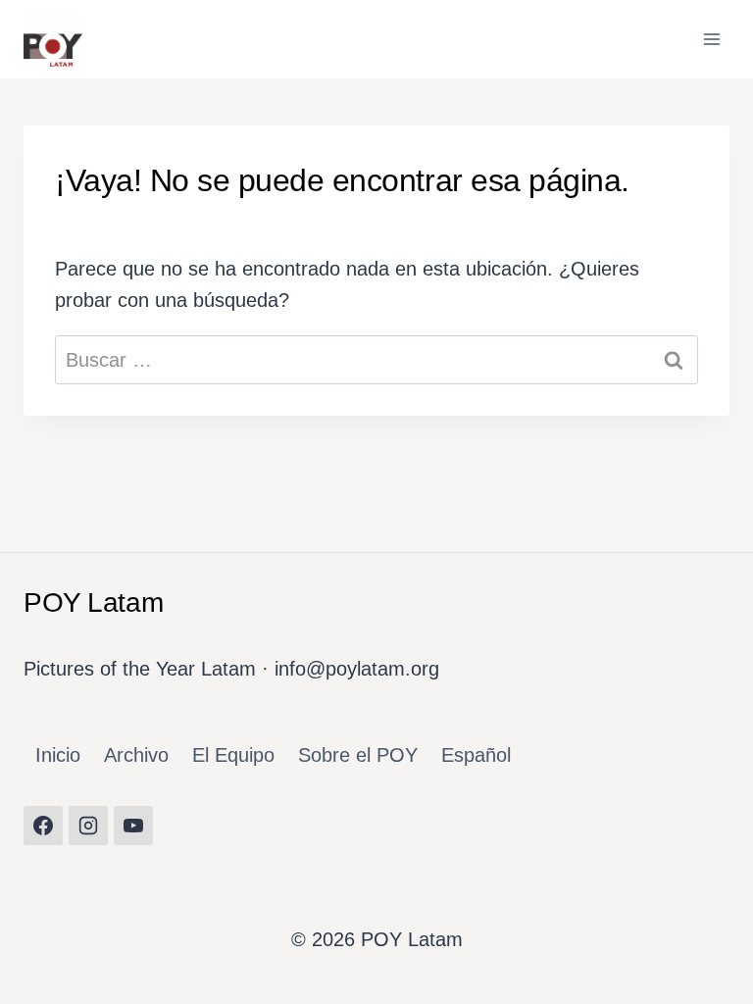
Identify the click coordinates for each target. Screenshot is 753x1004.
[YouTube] (133, 825)
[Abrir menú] (711, 39)
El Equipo (233, 755)
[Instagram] (88, 825)
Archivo (136, 755)
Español (476, 755)
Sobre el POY (358, 755)
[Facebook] (43, 825)
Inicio (57, 755)
